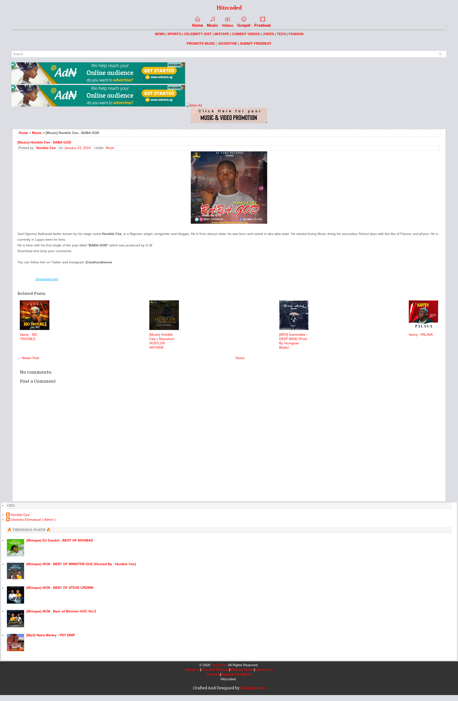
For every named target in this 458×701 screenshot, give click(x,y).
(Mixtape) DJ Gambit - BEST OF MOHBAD (59, 540)
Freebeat (262, 25)
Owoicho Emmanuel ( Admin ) (33, 519)
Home (197, 25)
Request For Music (236, 674)
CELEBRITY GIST (198, 34)
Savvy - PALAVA (421, 334)
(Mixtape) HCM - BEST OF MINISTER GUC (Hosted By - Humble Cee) (81, 564)
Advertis (213, 674)
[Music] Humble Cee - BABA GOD (44, 142)
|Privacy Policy (242, 669)
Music (212, 25)
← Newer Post (28, 358)
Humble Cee (20, 515)
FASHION (296, 34)
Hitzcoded (218, 665)
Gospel (243, 25)
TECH (281, 34)
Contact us (264, 669)
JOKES (268, 34)
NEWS (160, 34)
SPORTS (174, 34)
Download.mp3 (47, 279)
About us (192, 669)
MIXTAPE (221, 34)
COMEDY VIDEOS (246, 34)
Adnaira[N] (174, 65)
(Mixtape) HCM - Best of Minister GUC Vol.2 (61, 611)
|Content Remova (215, 669)
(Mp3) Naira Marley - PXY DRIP (50, 635)
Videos (227, 25)
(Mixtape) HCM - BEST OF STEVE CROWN (59, 587)
